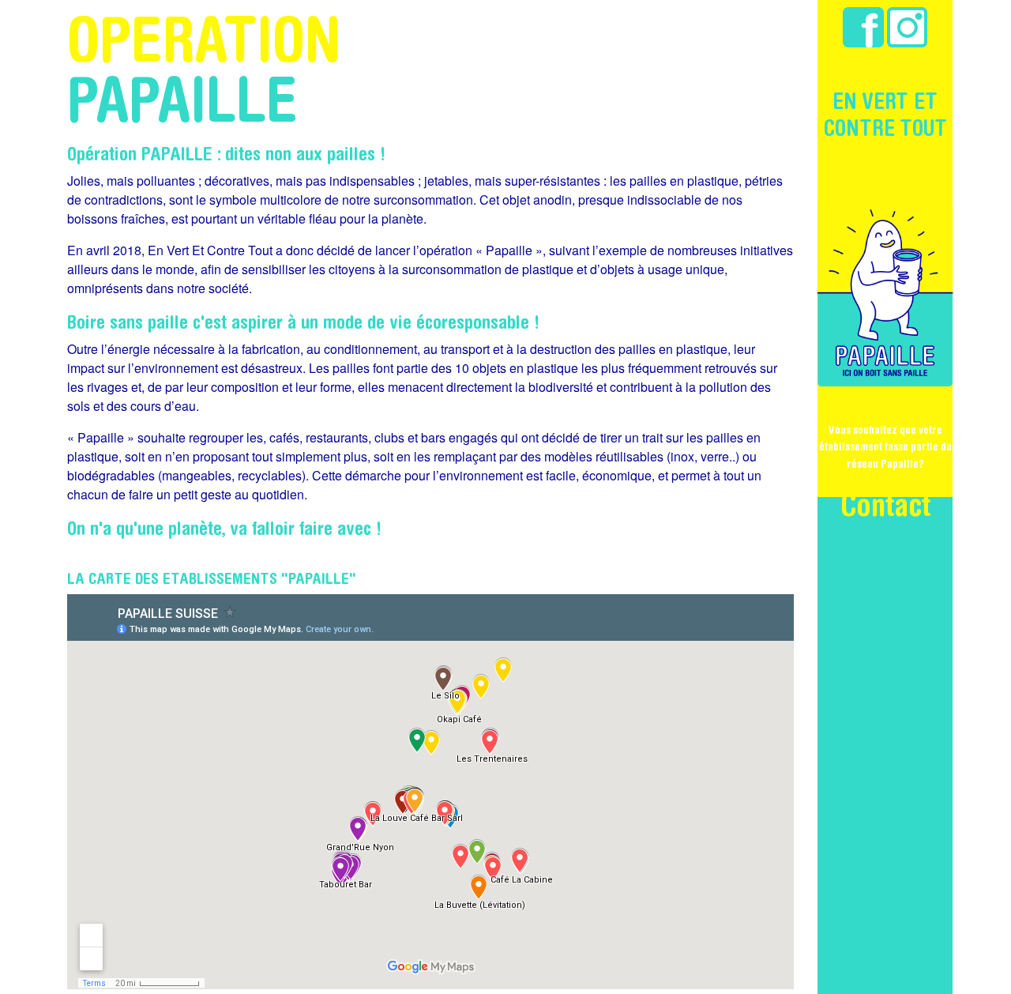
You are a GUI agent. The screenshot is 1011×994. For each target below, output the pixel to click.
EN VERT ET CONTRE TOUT (885, 114)
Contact (885, 504)
